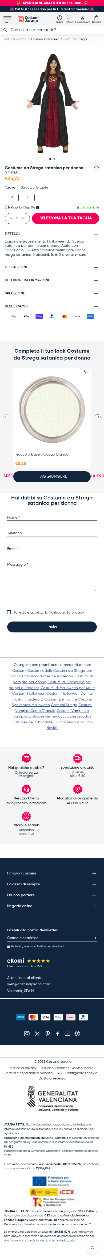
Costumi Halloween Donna (69, 693)
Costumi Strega (75, 39)
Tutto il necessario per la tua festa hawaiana (52, 9)
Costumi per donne (60, 699)
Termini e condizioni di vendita (29, 1073)
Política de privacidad (50, 946)
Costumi (19, 671)
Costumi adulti (39, 671)
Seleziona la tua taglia (65, 218)
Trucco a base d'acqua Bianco (41, 454)
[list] (52, 103)
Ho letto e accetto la (48, 612)
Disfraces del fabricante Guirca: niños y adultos (52, 722)
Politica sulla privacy (66, 612)
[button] (96, 19)
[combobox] (52, 30)
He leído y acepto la (37, 946)
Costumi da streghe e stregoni (48, 676)
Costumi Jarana (15, 39)
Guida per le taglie (34, 187)
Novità (52, 728)
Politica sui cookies (54, 1068)
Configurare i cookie (81, 1073)
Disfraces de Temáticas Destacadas (60, 716)
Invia (52, 627)
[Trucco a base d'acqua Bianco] (52, 409)
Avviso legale (83, 1068)
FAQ (58, 1073)
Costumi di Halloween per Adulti (68, 688)
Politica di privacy (23, 1068)
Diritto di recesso (52, 1078)
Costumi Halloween (45, 39)
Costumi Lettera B (28, 699)
